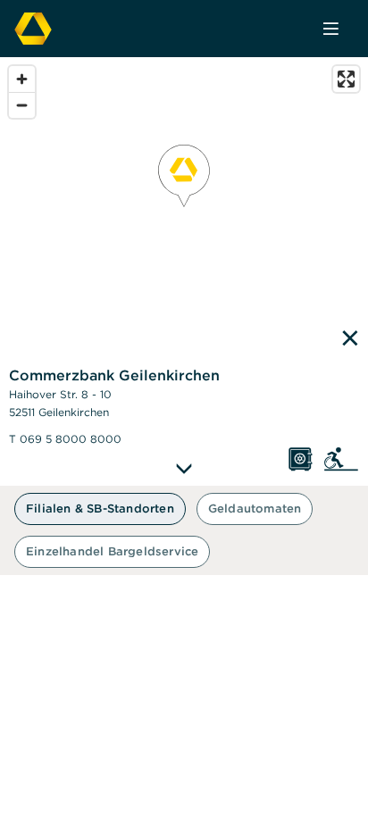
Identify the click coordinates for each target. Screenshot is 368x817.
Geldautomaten (255, 508)
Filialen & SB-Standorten (100, 508)
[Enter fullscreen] (346, 79)
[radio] (100, 509)
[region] (184, 271)
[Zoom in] (22, 79)
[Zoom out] (22, 105)
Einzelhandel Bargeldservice (112, 551)
